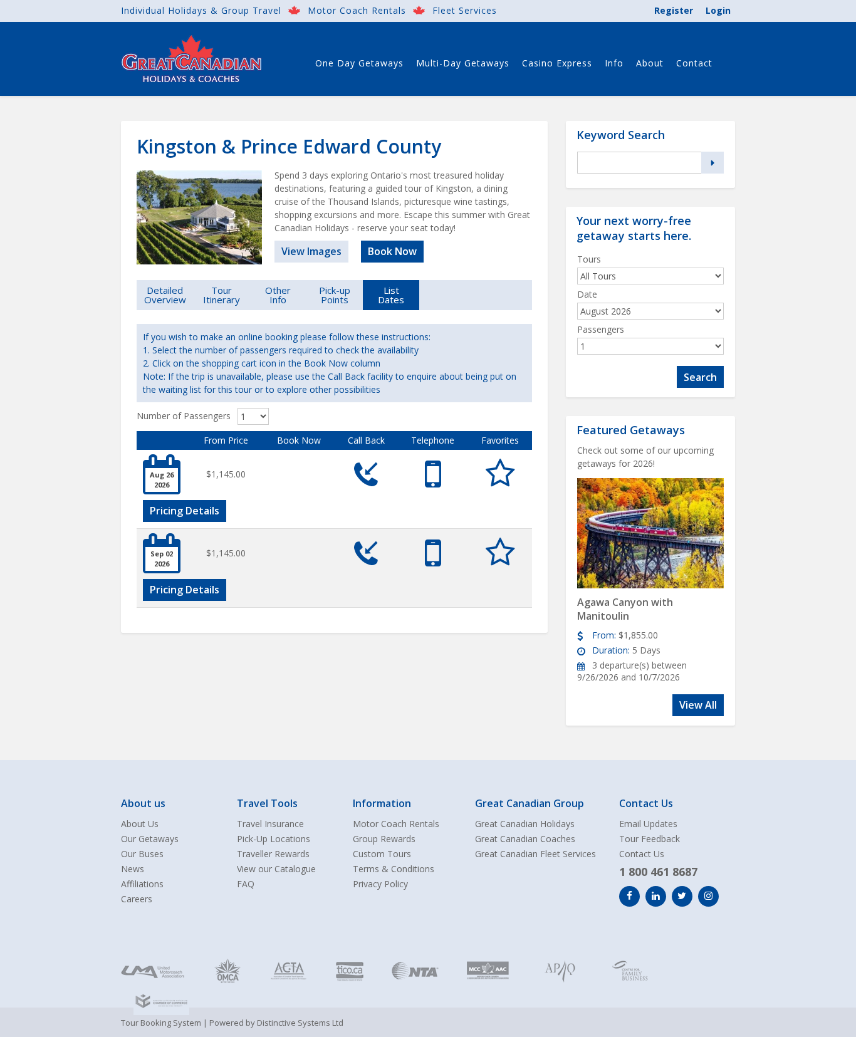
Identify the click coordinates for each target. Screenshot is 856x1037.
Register (673, 10)
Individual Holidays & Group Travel (201, 10)
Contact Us (641, 854)
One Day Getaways (359, 63)
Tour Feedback (649, 839)
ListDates (391, 295)
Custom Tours (382, 854)
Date (587, 294)
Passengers (600, 329)
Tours (589, 259)
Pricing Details (184, 511)
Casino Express (557, 63)
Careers (136, 899)
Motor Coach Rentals (357, 10)
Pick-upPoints (334, 295)
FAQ (245, 884)
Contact (694, 63)
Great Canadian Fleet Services (535, 854)
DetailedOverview (165, 295)
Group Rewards (384, 839)
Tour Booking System (161, 1022)
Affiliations (142, 884)
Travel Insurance (270, 824)
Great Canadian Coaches (525, 839)
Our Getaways (150, 839)
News (132, 869)
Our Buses (142, 854)
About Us (140, 824)
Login (718, 10)
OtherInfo (278, 295)
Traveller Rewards (273, 854)
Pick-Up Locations (273, 839)
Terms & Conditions (393, 869)
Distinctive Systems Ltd (300, 1022)
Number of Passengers (184, 416)
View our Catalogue (276, 869)
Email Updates (648, 824)
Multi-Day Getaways (462, 63)
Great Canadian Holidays (525, 824)
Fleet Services (464, 10)
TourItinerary (221, 295)
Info (614, 63)
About (650, 63)
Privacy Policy (380, 884)
